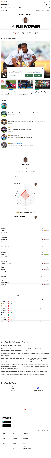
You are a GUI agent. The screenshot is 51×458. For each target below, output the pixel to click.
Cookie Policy (25, 438)
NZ (13, 451)
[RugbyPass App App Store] (25, 418)
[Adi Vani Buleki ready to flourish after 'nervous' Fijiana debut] (8, 88)
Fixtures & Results (9, 7)
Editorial (24, 451)
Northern (14, 443)
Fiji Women (4, 10)
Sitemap (4, 446)
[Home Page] (6, 5)
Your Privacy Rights (13, 75)
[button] (49, 8)
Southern (14, 446)
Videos (3, 443)
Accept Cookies (38, 75)
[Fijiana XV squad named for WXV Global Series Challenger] (25, 59)
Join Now (14, 433)
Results (3, 438)
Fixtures (4, 436)
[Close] (42, 68)
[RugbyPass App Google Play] (25, 422)
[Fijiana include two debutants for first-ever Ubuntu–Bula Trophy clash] (25, 88)
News (2, 7)
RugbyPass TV (17, 7)
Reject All (29, 75)
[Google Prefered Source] (25, 425)
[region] (25, 73)
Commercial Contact (27, 448)
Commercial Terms (26, 441)
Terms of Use (25, 436)
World (14, 448)
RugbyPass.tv (15, 436)
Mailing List (15, 438)
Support (24, 446)
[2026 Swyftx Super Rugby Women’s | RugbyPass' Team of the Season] (42, 88)
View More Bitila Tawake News (7, 151)
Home (3, 433)
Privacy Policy (25, 433)
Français (14, 453)
